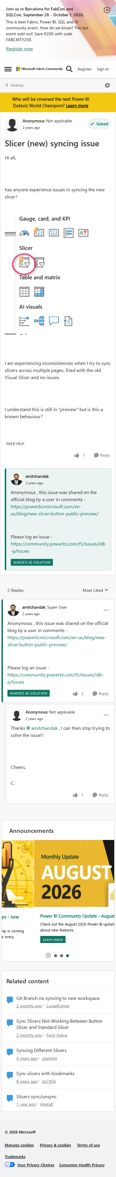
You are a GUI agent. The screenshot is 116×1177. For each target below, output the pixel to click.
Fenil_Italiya (56, 1035)
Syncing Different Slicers (41, 1050)
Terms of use (88, 1144)
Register (85, 68)
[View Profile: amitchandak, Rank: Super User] (13, 610)
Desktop (17, 85)
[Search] (69, 69)
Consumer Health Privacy (82, 1164)
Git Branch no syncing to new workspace (58, 998)
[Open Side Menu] (8, 69)
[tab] (55, 955)
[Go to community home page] (39, 69)
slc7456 (49, 1081)
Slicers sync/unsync (36, 1096)
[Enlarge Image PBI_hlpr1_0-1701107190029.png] (50, 275)
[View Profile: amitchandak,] (17, 479)
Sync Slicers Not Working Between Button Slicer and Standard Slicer (59, 1024)
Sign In (103, 68)
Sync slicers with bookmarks (45, 1073)
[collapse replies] (58, 602)
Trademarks (15, 1156)
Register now (19, 48)
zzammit (49, 1058)
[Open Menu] (107, 85)
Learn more (77, 105)
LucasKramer (58, 1005)
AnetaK (46, 1104)
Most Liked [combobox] (96, 590)
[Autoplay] (48, 955)
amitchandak (37, 476)
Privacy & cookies (55, 1144)
